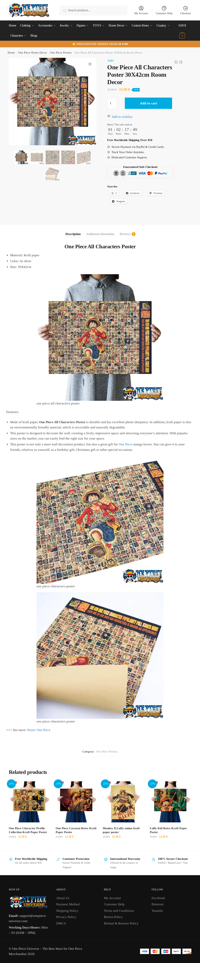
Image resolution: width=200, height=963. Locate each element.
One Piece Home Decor (32, 52)
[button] (90, 64)
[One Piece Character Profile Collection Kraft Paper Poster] (29, 801)
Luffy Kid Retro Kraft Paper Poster (168, 830)
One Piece (126, 444)
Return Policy (113, 917)
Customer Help (164, 13)
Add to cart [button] (29, 845)
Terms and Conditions (119, 911)
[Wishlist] (44, 787)
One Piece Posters (61, 52)
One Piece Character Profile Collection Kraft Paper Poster (28, 830)
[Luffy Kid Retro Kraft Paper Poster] (170, 801)
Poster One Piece (39, 730)
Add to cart (148, 103)
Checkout (185, 13)
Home (11, 52)
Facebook (158, 898)
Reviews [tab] (125, 234)
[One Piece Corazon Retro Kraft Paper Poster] (76, 801)
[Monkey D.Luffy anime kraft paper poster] (123, 801)
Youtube (157, 911)
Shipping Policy (67, 911)
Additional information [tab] (100, 234)
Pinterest (158, 904)
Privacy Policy (66, 917)
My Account (141, 13)
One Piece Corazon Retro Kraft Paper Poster (76, 830)
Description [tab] (73, 234)
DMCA (61, 923)
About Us (62, 898)
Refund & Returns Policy (121, 923)
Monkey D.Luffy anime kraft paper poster (121, 830)
